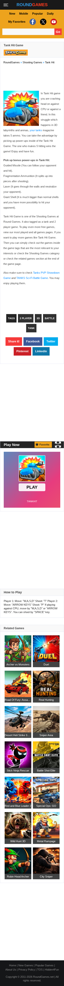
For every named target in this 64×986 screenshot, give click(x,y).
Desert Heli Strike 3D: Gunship (18, 735)
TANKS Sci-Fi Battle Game (32, 277)
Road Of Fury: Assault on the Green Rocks (18, 699)
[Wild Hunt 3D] (18, 823)
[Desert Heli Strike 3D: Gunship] (18, 717)
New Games (25, 965)
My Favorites (16, 21)
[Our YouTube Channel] (53, 22)
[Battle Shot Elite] (46, 752)
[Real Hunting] (46, 681)
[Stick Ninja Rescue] (18, 752)
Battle (50, 318)
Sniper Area (46, 735)
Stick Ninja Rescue (18, 770)
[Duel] (46, 646)
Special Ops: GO (46, 805)
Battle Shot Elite (46, 770)
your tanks (36, 130)
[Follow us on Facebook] (32, 22)
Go (58, 32)
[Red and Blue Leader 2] (18, 787)
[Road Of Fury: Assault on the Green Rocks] (18, 681)
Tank (31, 328)
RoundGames (11, 62)
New (12, 13)
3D (38, 318)
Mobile (23, 13)
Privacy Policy (26, 969)
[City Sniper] (46, 858)
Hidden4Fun (52, 969)
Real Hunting (46, 699)
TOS (40, 969)
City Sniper (46, 876)
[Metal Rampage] (46, 823)
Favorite (44, 444)
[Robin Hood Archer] (18, 858)
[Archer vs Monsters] (18, 646)
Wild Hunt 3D (18, 841)
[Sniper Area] (46, 717)
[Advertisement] (32, 76)
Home (12, 965)
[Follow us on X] (43, 22)
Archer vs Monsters (18, 664)
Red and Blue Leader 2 (18, 805)
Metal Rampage (46, 841)
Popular (37, 13)
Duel (46, 664)
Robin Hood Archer (18, 876)
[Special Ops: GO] (46, 787)
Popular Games (44, 965)
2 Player (26, 318)
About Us (10, 969)
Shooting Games (32, 62)
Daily (50, 13)
